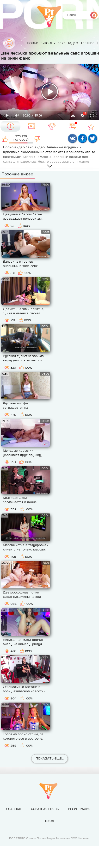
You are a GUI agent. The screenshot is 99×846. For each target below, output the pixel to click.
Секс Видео (68, 43)
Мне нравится (5, 139)
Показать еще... (50, 758)
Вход (49, 821)
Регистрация (79, 809)
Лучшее (87, 43)
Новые (33, 43)
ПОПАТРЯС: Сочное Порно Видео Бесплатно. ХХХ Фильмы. (49, 838)
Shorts (48, 43)
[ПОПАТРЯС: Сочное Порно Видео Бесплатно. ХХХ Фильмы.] (48, 791)
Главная (9, 43)
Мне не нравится (37, 139)
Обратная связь (45, 809)
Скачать (73, 115)
